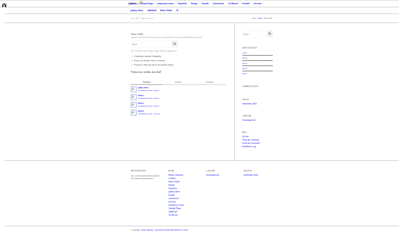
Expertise (182, 3)
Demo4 (245, 58)
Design (194, 3)
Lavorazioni (218, 3)
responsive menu (165, 3)
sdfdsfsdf (151, 10)
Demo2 (245, 68)
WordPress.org (249, 146)
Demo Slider (166, 10)
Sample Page (146, 3)
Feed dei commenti (251, 143)
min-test (257, 3)
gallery (244, 52)
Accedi (245, 136)
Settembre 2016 (249, 104)
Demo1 (245, 73)
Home (133, 3)
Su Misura (233, 3)
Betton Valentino (175, 175)
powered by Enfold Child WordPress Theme (171, 230)
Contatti (246, 3)
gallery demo (137, 10)
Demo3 (245, 63)
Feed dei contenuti (250, 140)
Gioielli (205, 3)
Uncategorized (248, 120)
